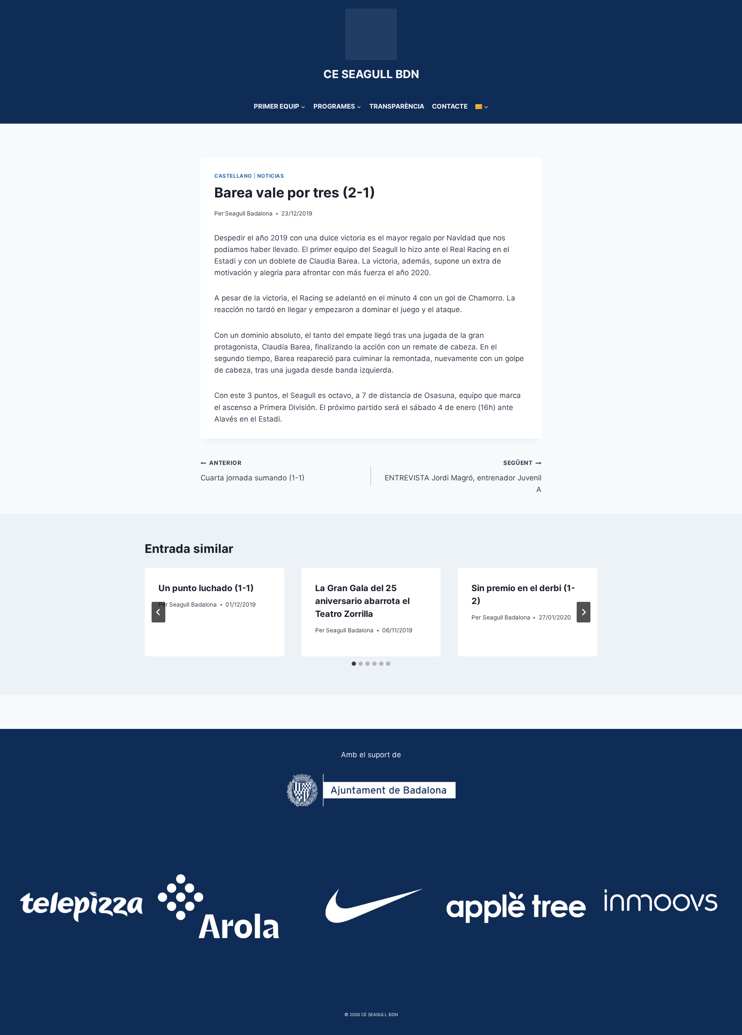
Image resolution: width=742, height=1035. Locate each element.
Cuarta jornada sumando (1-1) (252, 470)
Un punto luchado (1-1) (206, 588)
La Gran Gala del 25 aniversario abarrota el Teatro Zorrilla (362, 601)
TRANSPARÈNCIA (396, 106)
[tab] (354, 664)
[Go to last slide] (158, 612)
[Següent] (583, 612)
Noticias (270, 176)
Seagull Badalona (249, 213)
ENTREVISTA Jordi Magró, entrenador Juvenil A (463, 476)
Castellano (233, 176)
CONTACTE (450, 106)
